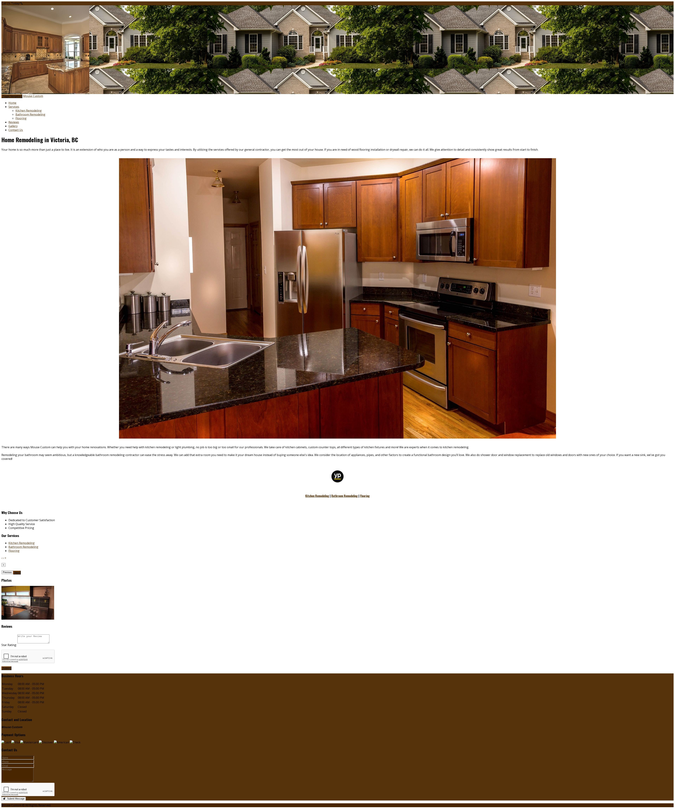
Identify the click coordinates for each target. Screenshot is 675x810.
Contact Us (15, 130)
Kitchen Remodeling (28, 110)
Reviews (13, 122)
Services (13, 107)
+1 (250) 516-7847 (35, 3)
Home (12, 103)
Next (17, 572)
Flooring (21, 118)
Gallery (13, 126)
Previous (7, 572)
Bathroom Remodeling (30, 114)
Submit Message (14, 798)
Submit (6, 668)
